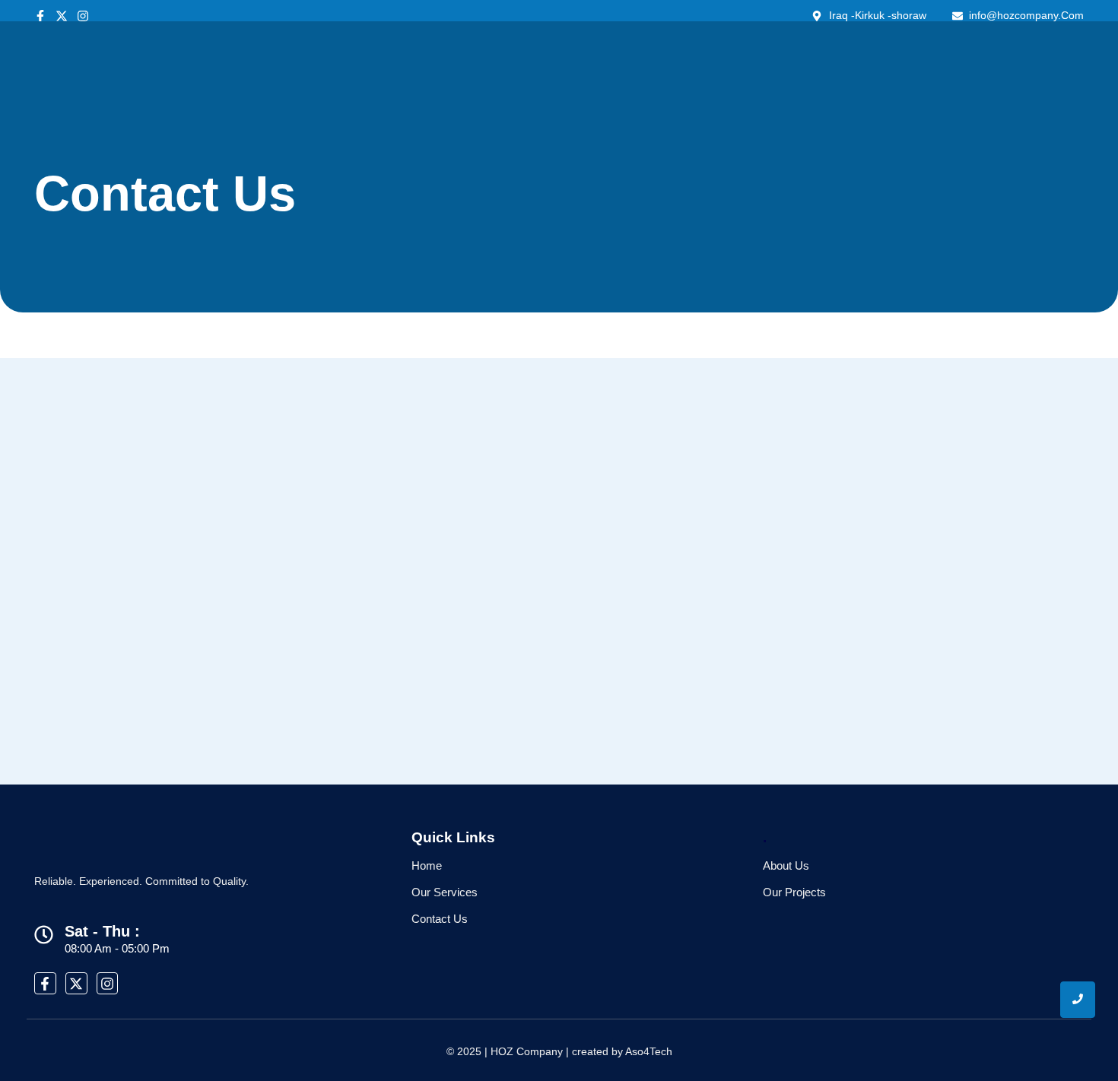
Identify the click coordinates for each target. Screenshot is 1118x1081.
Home (426, 865)
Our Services (444, 892)
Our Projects (794, 892)
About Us (786, 865)
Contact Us (439, 918)
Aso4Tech (648, 1051)
